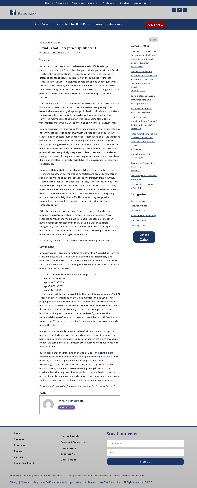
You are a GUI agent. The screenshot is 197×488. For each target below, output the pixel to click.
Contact (125, 3)
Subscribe (140, 3)
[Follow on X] (179, 10)
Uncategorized (138, 225)
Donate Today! (144, 237)
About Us (62, 3)
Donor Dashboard (24, 463)
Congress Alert (138, 201)
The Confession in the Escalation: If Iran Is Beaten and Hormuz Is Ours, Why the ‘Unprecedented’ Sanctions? (144, 79)
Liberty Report (69, 459)
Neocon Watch (138, 210)
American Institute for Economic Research (93, 386)
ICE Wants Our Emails (141, 108)
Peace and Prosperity (73, 442)
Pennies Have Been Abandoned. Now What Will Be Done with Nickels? (144, 121)
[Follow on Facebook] (174, 10)
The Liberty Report (140, 220)
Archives (108, 3)
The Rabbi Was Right (140, 154)
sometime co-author (79, 252)
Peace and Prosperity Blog (143, 215)
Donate (92, 3)
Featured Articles (49, 42)
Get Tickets (155, 24)
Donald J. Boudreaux (53, 52)
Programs (77, 3)
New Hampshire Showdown (144, 175)
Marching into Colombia (142, 184)
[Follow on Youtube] (185, 10)
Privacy (14, 482)
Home (49, 3)
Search (153, 40)
